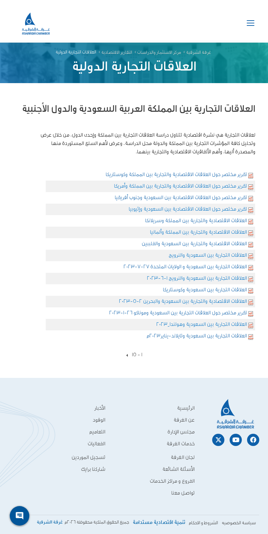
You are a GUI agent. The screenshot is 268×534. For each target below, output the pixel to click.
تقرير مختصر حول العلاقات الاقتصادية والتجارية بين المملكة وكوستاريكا (176, 174)
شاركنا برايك (93, 469)
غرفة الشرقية (198, 52)
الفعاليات (96, 443)
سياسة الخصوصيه (239, 523)
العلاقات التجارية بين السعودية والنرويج (208, 255)
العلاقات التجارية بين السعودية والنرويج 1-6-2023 (197, 278)
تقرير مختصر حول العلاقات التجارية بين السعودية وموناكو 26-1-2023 (178, 312)
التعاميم (97, 431)
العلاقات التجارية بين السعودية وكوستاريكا (205, 289)
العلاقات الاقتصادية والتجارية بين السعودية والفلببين (194, 243)
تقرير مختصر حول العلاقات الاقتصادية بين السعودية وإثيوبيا (188, 209)
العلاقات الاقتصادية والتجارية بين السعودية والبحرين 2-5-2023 (183, 301)
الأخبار (99, 408)
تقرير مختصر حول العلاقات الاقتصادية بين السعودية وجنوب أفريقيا (181, 197)
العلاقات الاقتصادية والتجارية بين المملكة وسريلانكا (196, 220)
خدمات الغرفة (180, 443)
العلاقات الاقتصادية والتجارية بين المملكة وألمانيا (198, 232)
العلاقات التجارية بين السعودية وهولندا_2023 (201, 324)
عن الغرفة (184, 420)
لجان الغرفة (183, 457)
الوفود (99, 420)
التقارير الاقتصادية (116, 52)
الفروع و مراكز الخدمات (172, 481)
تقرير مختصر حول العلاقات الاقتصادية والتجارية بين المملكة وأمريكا (180, 186)
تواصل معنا (183, 493)
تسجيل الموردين (88, 457)
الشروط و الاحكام (203, 523)
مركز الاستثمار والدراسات (159, 52)
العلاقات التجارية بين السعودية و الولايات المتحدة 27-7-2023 (185, 266)
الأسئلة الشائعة (178, 469)
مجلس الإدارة (181, 431)
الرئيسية (186, 408)
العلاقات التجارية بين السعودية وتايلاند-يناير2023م (197, 335)
